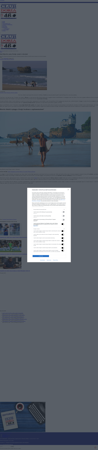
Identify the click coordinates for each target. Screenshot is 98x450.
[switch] (63, 212)
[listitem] (49, 209)
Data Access (49, 260)
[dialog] (49, 225)
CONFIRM (41, 256)
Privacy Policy (55, 260)
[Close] (69, 190)
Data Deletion (42, 260)
